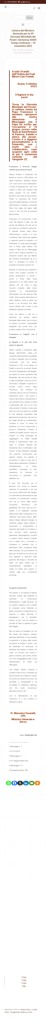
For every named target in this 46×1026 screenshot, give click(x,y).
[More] (37, 783)
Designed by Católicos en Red (21, 1012)
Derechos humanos (22, 819)
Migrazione (29, 866)
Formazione (11, 861)
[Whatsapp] (9, 783)
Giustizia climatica (22, 861)
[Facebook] (14, 783)
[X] (20, 783)
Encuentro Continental (15, 858)
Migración (33, 819)
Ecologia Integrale (26, 855)
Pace (36, 866)
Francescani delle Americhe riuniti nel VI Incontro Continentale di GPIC (22, 913)
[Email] (32, 783)
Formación (28, 858)
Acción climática (22, 816)
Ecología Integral (13, 855)
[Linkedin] (26, 783)
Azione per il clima (24, 916)
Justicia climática (23, 863)
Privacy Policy (25, 1009)
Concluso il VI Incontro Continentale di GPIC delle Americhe (23, 847)
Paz (8, 822)
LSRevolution (11, 866)
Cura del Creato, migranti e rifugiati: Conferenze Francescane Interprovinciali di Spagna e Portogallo (23, 812)
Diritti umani (27, 52)
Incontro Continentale (15, 927)
